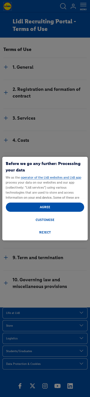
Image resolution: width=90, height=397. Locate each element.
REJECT (45, 232)
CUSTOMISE (45, 220)
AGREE (45, 207)
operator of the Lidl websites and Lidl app (51, 177)
